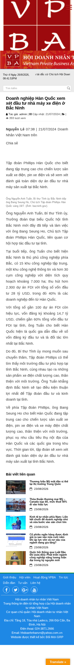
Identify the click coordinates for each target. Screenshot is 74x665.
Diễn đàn (9, 583)
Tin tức (63, 577)
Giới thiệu (9, 577)
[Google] (25, 590)
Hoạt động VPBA (44, 577)
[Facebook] (6, 590)
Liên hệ (35, 583)
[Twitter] (15, 590)
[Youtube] (34, 590)
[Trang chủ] (37, 25)
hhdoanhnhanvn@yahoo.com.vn (41, 632)
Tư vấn (22, 583)
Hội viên (24, 577)
